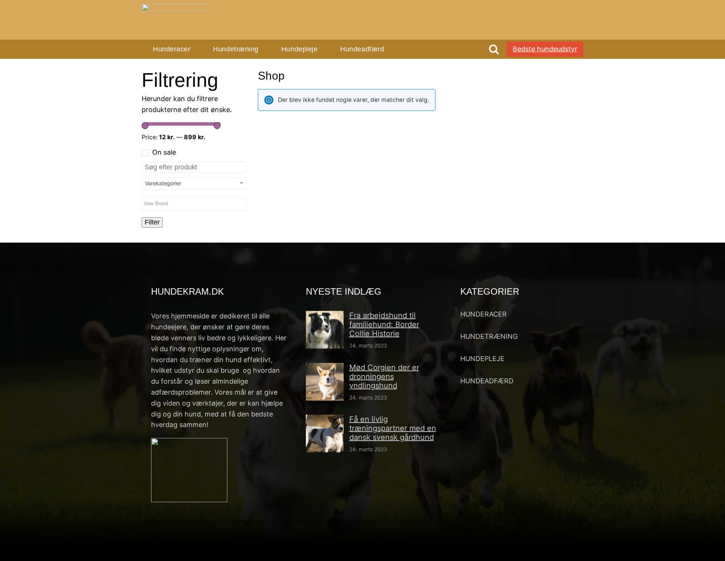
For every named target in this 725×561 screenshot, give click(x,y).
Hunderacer (171, 49)
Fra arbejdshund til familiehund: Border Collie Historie (384, 324)
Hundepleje (299, 49)
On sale (164, 152)
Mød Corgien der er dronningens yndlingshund (384, 376)
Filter (152, 222)
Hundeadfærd (362, 49)
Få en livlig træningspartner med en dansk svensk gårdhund (392, 428)
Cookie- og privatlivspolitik (467, 547)
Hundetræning (235, 49)
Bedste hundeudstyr (545, 49)
